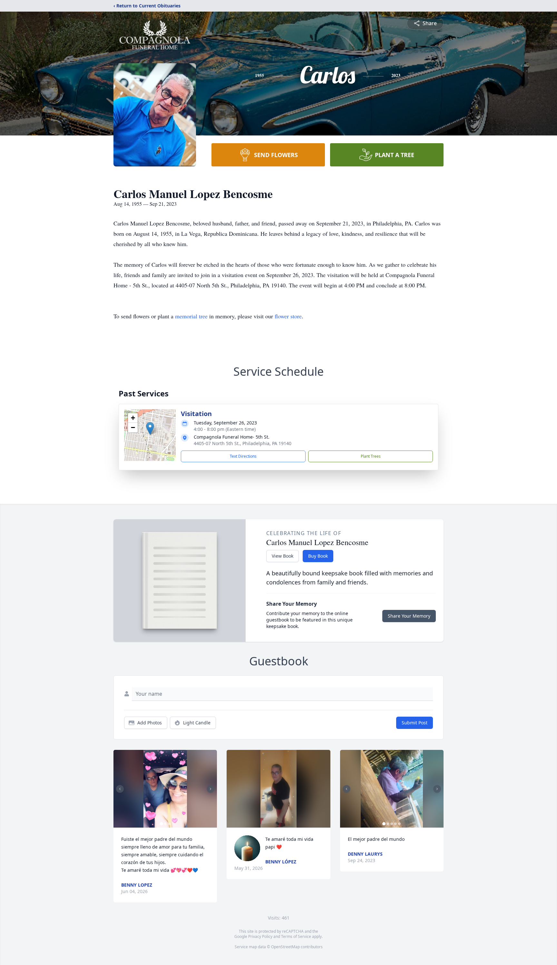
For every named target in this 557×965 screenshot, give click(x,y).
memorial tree (191, 316)
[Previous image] (120, 789)
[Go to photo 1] (161, 823)
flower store (288, 316)
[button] (150, 428)
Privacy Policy (260, 936)
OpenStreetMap (285, 947)
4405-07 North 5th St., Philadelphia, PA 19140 (242, 443)
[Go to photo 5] (399, 823)
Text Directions (243, 456)
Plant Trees (371, 456)
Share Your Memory (409, 616)
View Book (282, 556)
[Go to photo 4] (395, 823)
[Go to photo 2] (165, 823)
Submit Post (414, 723)
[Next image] (210, 789)
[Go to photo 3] (169, 823)
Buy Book (318, 556)
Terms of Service (296, 936)
